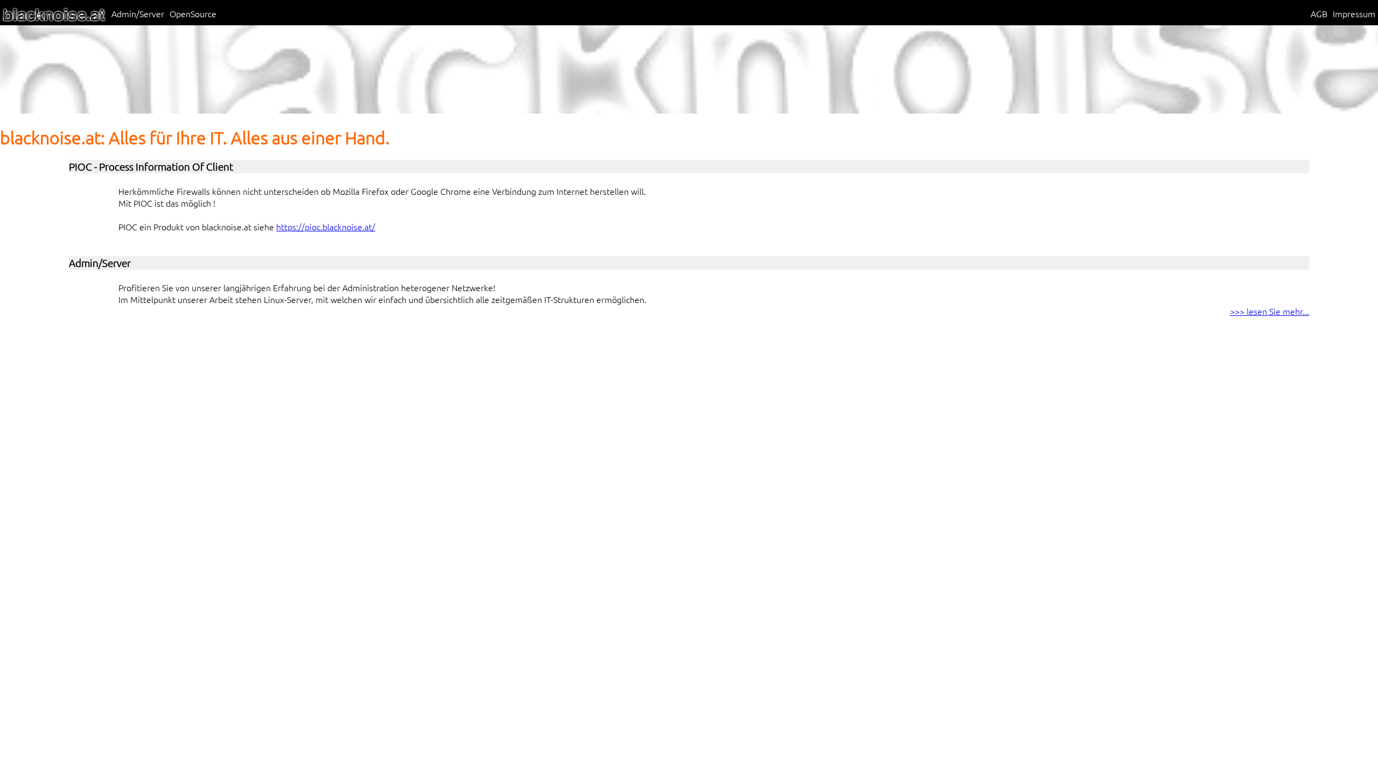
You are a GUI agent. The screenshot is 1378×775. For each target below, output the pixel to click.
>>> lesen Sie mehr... (1269, 311)
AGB (1319, 13)
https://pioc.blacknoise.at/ (325, 226)
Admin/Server (137, 13)
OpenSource (193, 13)
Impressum (1354, 13)
